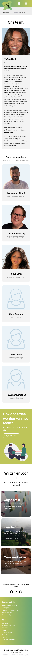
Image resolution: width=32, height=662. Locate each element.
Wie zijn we (17, 12)
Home (10, 12)
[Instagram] (20, 592)
